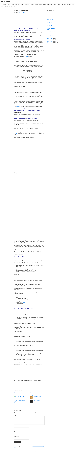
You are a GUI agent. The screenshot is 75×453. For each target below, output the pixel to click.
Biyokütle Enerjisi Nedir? (38, 392)
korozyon (26, 242)
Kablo (18, 406)
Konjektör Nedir (49, 22)
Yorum (15, 415)
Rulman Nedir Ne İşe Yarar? (51, 19)
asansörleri (24, 302)
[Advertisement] (29, 21)
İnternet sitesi (16, 436)
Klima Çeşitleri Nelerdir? (50, 26)
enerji (35, 355)
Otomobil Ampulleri (50, 38)
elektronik (15, 133)
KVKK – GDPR (49, 23)
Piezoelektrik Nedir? (21, 400)
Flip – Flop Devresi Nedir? (51, 31)
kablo (27, 56)
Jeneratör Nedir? (37, 400)
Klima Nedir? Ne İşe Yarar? (51, 28)
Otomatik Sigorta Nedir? (38, 396)
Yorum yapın (24, 12)
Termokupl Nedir (20, 392)
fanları (22, 297)
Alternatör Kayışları (50, 25)
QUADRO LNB (49, 29)
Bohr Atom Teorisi (49, 35)
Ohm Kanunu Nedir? (21, 396)
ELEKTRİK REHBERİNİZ (6, 1)
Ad (15, 426)
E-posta (15, 431)
